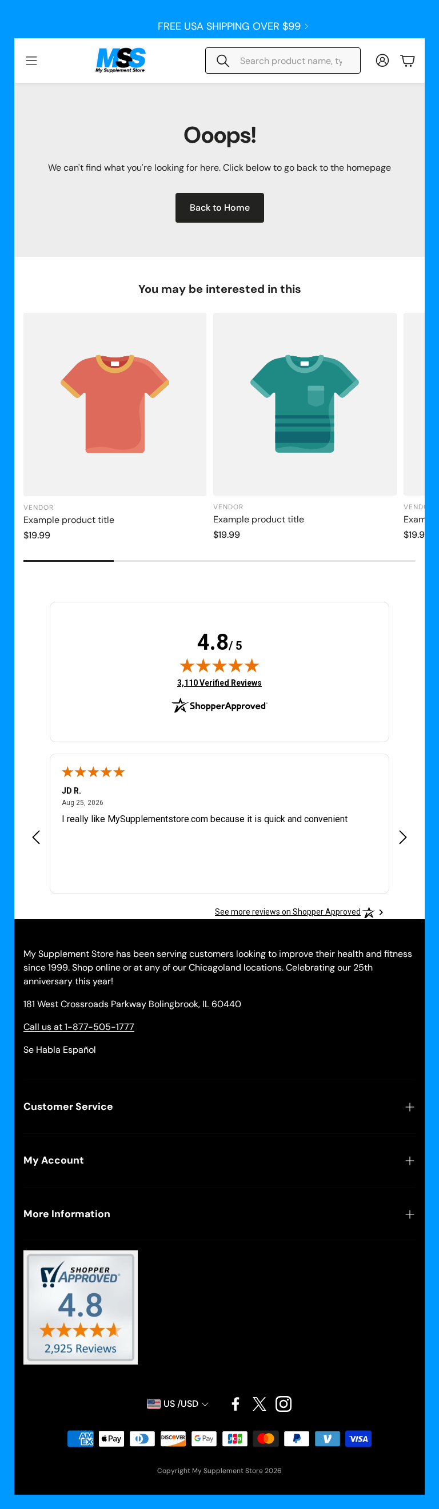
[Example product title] (114, 404)
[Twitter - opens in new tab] (259, 1404)
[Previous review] (36, 837)
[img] (219, 665)
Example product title (68, 520)
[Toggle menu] (31, 61)
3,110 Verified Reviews (219, 682)
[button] (283, 60)
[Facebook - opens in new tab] (236, 1404)
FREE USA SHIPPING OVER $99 (229, 26)
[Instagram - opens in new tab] (284, 1404)
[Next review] (403, 837)
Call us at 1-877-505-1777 (78, 1027)
